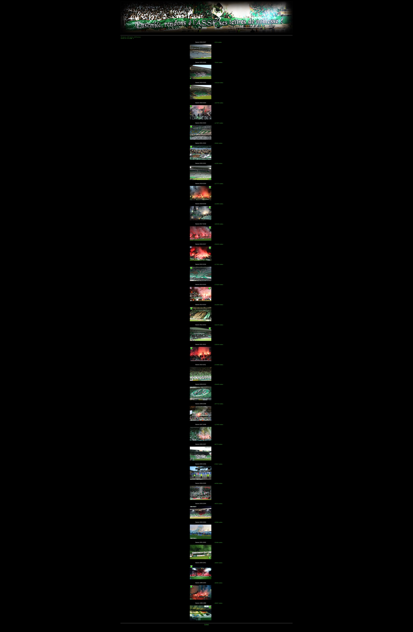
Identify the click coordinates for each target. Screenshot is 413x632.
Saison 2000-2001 (200, 562)
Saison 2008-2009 (200, 404)
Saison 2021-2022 (200, 143)
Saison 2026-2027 (200, 42)
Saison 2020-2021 (200, 163)
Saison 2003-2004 (200, 503)
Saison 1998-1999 (200, 603)
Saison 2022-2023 (200, 123)
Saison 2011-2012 (200, 344)
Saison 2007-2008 (200, 424)
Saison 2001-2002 (200, 542)
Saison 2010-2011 (200, 364)
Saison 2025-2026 (200, 62)
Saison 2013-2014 (200, 304)
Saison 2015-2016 (200, 264)
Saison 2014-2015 (200, 284)
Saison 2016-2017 (200, 244)
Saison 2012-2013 (200, 325)
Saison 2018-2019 (200, 204)
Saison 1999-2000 (200, 583)
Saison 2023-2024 (200, 103)
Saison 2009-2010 (200, 384)
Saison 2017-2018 (200, 224)
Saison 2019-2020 (200, 183)
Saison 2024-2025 (200, 82)
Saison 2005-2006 (200, 464)
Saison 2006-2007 (200, 444)
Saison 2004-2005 (200, 483)
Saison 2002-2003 (200, 522)
